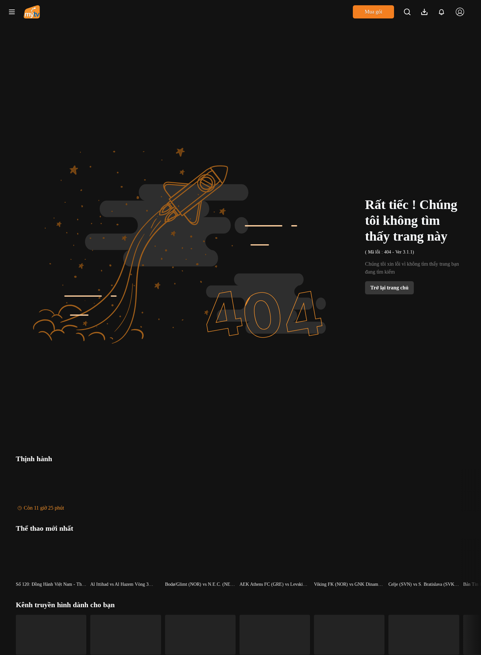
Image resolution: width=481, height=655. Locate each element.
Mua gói (373, 12)
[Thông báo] (441, 11)
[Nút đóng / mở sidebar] (11, 11)
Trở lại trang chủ (389, 287)
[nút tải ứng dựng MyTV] (424, 11)
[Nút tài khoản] (460, 11)
